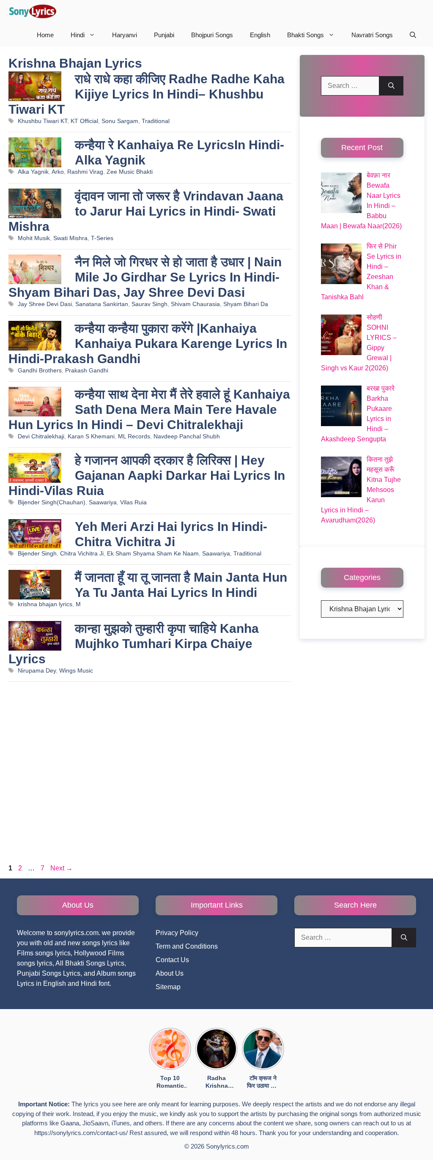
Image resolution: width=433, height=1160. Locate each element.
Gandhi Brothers (40, 370)
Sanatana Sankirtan (101, 304)
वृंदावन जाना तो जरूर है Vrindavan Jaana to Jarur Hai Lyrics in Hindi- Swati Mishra (145, 211)
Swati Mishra (70, 238)
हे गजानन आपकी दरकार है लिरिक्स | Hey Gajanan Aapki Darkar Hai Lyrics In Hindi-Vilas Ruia (146, 475)
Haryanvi (124, 34)
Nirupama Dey (37, 671)
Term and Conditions (187, 946)
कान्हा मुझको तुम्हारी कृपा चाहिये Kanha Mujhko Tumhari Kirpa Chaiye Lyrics (133, 643)
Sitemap (168, 986)
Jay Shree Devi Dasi (45, 304)
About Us (170, 973)
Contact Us (172, 959)
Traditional (156, 121)
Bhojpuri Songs (212, 34)
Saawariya (103, 502)
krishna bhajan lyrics (45, 604)
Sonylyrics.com (227, 1146)
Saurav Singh (149, 304)
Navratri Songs (372, 34)
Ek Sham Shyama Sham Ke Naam (153, 553)
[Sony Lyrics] (32, 11)
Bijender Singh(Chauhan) (51, 502)
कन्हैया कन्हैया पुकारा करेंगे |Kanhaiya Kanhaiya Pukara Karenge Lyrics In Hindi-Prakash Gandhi (147, 343)
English (260, 34)
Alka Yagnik (33, 172)
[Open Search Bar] (413, 35)
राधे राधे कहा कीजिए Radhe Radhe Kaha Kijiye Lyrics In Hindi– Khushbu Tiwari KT (146, 94)
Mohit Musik (34, 238)
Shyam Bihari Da (245, 304)
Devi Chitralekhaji (41, 436)
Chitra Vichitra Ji (82, 553)
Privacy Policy (177, 932)
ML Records (134, 436)
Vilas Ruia (133, 502)
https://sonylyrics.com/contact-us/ (81, 1132)
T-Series (102, 238)
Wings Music (76, 671)
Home (45, 34)
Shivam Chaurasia (195, 304)
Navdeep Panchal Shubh (186, 436)
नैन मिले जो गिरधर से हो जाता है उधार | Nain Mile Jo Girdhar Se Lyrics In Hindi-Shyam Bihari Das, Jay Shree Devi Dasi (145, 277)
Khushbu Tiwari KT (42, 121)
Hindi (78, 34)
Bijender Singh (37, 553)
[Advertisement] (149, 775)
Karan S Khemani (91, 436)
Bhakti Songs (305, 34)
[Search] (391, 86)
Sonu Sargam (119, 121)
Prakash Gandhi (86, 370)
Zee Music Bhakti (130, 172)
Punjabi (164, 34)
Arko (58, 172)
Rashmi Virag (85, 172)
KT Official (84, 121)
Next (61, 868)
